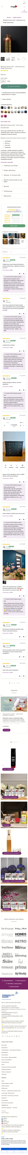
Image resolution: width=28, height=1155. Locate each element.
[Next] (18, 55)
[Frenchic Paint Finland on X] (16, 1036)
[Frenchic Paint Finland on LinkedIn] (9, 1036)
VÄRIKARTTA (4, 1105)
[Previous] (10, 55)
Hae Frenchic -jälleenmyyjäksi (9, 1057)
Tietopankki (14, 690)
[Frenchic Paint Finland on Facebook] (5, 1036)
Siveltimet (6, 825)
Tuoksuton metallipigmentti (12, 853)
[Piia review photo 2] (4, 582)
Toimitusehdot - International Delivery (11, 1050)
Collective (4, 1074)
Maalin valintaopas (9, 170)
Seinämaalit (7, 909)
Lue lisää (6, 730)
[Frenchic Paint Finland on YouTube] (19, 1036)
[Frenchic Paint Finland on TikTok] (14, 1036)
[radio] (2, 107)
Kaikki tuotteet (17, 17)
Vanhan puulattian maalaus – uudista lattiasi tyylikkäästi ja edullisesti (13, 714)
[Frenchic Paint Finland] (14, 7)
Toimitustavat (8, 191)
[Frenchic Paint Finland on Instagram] (7, 1036)
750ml (8, 81)
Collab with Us (5, 1062)
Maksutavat (7, 196)
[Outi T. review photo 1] (14, 446)
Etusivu (9, 17)
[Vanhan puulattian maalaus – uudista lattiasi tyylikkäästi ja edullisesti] (14, 704)
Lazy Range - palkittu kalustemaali (14, 881)
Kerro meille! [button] (14, 225)
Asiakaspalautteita (6, 1069)
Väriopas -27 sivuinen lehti (12, 175)
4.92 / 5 (18, 210)
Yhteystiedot (4, 1055)
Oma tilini (3, 1045)
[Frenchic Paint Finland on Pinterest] (12, 1036)
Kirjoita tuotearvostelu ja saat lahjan (13, 180)
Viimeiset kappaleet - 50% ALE (9, 1107)
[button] (4, 70)
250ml (3, 81)
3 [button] (14, 683)
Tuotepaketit (4, 1100)
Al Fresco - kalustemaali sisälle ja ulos (11, 1090)
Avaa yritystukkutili (6, 1059)
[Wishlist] (24, 7)
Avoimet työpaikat (6, 1072)
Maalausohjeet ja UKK (7, 1083)
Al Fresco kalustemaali (10, 797)
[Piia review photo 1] (14, 565)
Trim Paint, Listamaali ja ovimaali (9, 1095)
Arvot (2, 1064)
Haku (2, 1081)
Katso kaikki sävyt (5, 121)
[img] (6, 257)
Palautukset (4, 1047)
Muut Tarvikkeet (8, 769)
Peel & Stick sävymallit (7, 1102)
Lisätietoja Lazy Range (11, 165)
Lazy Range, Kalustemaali (7, 1093)
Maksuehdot (4, 1052)
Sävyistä (6, 186)
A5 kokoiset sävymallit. (7, 162)
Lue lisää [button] (6, 290)
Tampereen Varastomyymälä (8, 1067)
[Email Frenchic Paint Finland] (2, 1036)
